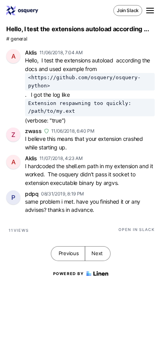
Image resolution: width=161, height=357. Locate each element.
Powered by (68, 273)
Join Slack (128, 10)
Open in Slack (136, 229)
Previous (69, 253)
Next (97, 253)
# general (16, 39)
